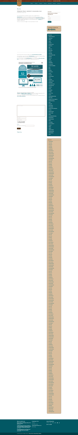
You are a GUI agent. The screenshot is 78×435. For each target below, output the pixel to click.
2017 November (51, 300)
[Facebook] (38, 0)
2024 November (51, 173)
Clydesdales (51, 62)
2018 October (51, 283)
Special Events (51, 117)
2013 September (51, 364)
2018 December (51, 281)
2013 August (51, 365)
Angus (50, 41)
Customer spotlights (52, 65)
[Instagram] (40, 0)
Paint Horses (51, 105)
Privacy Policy (36, 433)
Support (54, 3)
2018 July (50, 287)
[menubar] (45, 3)
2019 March (51, 277)
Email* (49, 16)
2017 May (50, 309)
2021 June (50, 236)
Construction (51, 64)
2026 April (50, 147)
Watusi (50, 128)
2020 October (51, 248)
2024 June (50, 181)
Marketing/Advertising (52, 96)
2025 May (50, 164)
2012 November (51, 379)
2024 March (51, 185)
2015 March (50, 344)
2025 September (51, 158)
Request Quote (56, 0)
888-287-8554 (34, 426)
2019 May (50, 274)
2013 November (51, 361)
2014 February (51, 358)
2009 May (50, 405)
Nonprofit (50, 103)
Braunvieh (50, 53)
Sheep (50, 114)
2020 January (51, 262)
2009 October (51, 403)
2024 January (51, 188)
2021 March (50, 240)
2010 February (51, 402)
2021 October (51, 229)
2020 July (50, 252)
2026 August (51, 141)
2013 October (51, 362)
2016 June (50, 326)
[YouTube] (57, 422)
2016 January (51, 333)
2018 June (50, 289)
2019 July (50, 271)
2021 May (50, 237)
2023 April (50, 202)
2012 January (51, 385)
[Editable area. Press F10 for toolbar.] (31, 111)
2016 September (51, 321)
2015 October (51, 338)
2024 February (51, 187)
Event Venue (51, 71)
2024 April (50, 184)
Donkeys (50, 70)
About (36, 3)
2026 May (50, 146)
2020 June (50, 254)
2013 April (50, 371)
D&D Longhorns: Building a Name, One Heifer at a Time (24, 423)
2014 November (51, 349)
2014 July (50, 352)
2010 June (50, 397)
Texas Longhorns (51, 123)
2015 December (51, 335)
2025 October (51, 156)
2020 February (51, 260)
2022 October (51, 211)
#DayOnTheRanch (52, 36)
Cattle (50, 59)
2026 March (51, 149)
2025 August (51, 159)
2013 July (50, 367)
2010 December (51, 393)
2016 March (51, 330)
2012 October (51, 381)
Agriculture (50, 38)
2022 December (51, 208)
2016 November (51, 318)
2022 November (51, 210)
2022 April (50, 220)
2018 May (50, 291)
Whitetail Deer (51, 132)
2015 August (51, 339)
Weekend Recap (51, 131)
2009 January (51, 408)
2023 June (50, 199)
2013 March (50, 373)
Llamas (50, 94)
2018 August (51, 286)
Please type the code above (21, 125)
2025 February (51, 168)
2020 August (51, 251)
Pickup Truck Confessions (53, 108)
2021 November (51, 228)
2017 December (51, 298)
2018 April (50, 292)
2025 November (51, 155)
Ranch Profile (51, 112)
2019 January (51, 280)
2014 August (51, 350)
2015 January (51, 345)
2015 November (51, 336)
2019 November (51, 265)
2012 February (51, 384)
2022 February (51, 223)
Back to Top (20, 132)
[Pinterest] (52, 422)
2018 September (51, 284)
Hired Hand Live (19, 17)
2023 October (51, 193)
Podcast (50, 109)
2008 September (51, 411)
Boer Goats (50, 50)
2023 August (51, 196)
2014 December (51, 347)
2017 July (50, 306)
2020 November (51, 246)
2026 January (51, 152)
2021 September (51, 231)
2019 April (50, 275)
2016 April (50, 329)
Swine (50, 120)
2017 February (51, 313)
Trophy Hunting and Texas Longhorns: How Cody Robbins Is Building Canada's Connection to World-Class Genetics (24, 426)
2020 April (50, 257)
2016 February (51, 332)
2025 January (51, 170)
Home (32, 3)
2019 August (51, 269)
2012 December (51, 378)
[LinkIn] (47, 0)
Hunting (50, 91)
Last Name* (49, 19)
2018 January (51, 297)
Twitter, (25, 93)
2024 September (51, 176)
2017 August (51, 304)
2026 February (51, 150)
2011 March (50, 388)
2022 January (51, 225)
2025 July (50, 161)
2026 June (50, 144)
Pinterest (29, 93)
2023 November (51, 191)
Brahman (50, 51)
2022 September (51, 213)
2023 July (50, 197)
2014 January (51, 359)
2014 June (50, 353)
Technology (50, 122)
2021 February (51, 242)
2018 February (51, 295)
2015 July (50, 341)
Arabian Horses (51, 44)
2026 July (50, 142)
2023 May (50, 200)
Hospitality (50, 90)
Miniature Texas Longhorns (53, 99)
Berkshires (50, 45)
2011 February (51, 390)
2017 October (51, 301)
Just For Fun (51, 93)
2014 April (50, 356)
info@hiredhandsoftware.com (36, 425)
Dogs (49, 68)
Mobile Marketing (51, 100)
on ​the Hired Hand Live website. (37, 54)
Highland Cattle (51, 80)
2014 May (50, 355)
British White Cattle (52, 54)
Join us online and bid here (21, 96)
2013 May (50, 370)
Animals (50, 42)
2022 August (51, 214)
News (50, 102)
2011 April (50, 387)
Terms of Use (31, 433)
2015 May (50, 342)
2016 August (51, 323)
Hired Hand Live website (40, 17)
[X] (50, 422)
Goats (50, 77)
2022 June (50, 217)
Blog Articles (21, 421)
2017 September (51, 303)
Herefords (50, 79)
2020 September (51, 249)
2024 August (51, 178)
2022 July (50, 216)
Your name (18, 117)
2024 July (50, 179)
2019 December (51, 263)
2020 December (51, 245)
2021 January (51, 243)
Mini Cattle (50, 97)
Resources (50, 3)
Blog (49, 47)
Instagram (22, 93)
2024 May (50, 182)
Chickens (50, 61)
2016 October (51, 320)
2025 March (51, 167)
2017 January (51, 315)
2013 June (50, 368)
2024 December (51, 171)
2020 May (50, 255)
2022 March (51, 222)
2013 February (51, 374)
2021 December (51, 226)
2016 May (50, 327)
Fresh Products (51, 76)
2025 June (50, 162)
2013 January (51, 376)
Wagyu (50, 126)
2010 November (51, 394)
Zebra (50, 134)
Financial (50, 74)
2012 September (51, 382)
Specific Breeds (51, 119)
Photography (51, 106)
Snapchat (18, 93)
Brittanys (50, 56)
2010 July (50, 396)
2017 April (50, 310)
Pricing (45, 3)
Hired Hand (50, 82)
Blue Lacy (50, 48)
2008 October (51, 410)
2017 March (50, 312)
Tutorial (50, 125)
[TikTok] (59, 422)
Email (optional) (19, 119)
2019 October (51, 266)
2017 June (50, 307)
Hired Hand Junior (52, 83)
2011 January (51, 391)
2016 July (50, 324)
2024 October (51, 175)
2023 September (51, 194)
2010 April (50, 399)
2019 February (51, 278)
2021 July (50, 234)
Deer (49, 67)
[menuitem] (31, 3)
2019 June (50, 272)
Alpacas (50, 39)
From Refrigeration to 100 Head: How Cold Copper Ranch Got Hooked (23, 430)
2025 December (51, 153)
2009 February (51, 407)
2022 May (50, 219)
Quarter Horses (51, 111)
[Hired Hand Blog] (45, 0)
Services (40, 3)
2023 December (51, 190)
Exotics (50, 73)
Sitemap (40, 433)
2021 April (50, 239)
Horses (50, 88)
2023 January (51, 207)
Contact (58, 3)
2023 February (51, 205)
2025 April (50, 165)
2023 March (51, 204)
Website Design (51, 129)
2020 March (51, 258)
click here (39, 19)
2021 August (51, 233)
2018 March (51, 294)
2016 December (51, 316)
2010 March (51, 400)
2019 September (51, 268)
